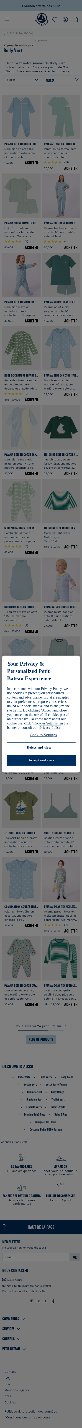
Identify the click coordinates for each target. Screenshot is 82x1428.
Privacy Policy (50, 727)
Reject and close (39, 747)
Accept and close (41, 760)
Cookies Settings (43, 735)
